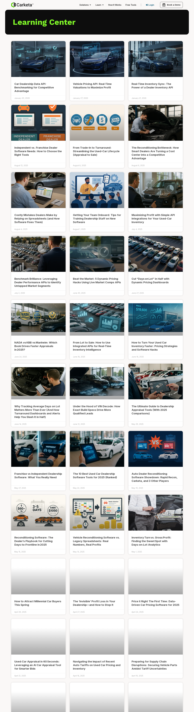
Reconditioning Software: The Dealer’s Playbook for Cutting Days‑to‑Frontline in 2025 (33, 541)
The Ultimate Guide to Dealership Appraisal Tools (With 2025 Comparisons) (153, 410)
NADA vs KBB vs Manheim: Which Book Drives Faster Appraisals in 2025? (35, 346)
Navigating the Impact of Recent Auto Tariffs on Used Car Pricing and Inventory (96, 665)
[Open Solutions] (90, 4)
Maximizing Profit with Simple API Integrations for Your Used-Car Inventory (153, 218)
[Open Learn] (103, 4)
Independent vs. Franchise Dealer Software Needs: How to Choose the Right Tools (38, 151)
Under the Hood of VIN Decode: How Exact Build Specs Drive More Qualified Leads (96, 410)
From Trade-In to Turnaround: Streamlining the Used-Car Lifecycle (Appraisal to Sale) (96, 151)
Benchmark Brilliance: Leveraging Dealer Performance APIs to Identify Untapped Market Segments (37, 282)
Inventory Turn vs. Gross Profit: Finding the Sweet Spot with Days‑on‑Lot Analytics (151, 541)
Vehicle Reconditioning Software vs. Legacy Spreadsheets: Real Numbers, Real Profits (96, 541)
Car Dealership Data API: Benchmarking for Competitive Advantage (34, 87)
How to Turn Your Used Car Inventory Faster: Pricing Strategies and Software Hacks (155, 346)
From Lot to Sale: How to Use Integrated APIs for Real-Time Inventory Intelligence (92, 346)
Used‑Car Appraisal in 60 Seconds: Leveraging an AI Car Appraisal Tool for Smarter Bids (37, 665)
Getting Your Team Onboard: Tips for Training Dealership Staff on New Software (97, 218)
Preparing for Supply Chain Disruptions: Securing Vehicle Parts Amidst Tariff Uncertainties (154, 665)
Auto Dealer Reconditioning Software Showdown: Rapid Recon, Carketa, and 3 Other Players (154, 477)
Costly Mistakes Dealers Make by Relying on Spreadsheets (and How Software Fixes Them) (37, 218)
